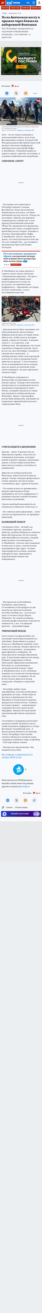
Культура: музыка (21, 807)
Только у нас (15, 8)
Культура (9, 807)
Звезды (4, 13)
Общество (6, 264)
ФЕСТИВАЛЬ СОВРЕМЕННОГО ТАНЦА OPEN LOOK (17, 756)
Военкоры (25, 8)
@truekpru (24, 786)
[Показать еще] (35, 93)
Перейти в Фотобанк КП (25, 130)
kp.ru (17, 86)
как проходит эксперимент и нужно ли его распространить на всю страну (20, 257)
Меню (3, 3)
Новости (5, 8)
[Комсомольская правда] (13, 3)
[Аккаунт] (39, 3)
